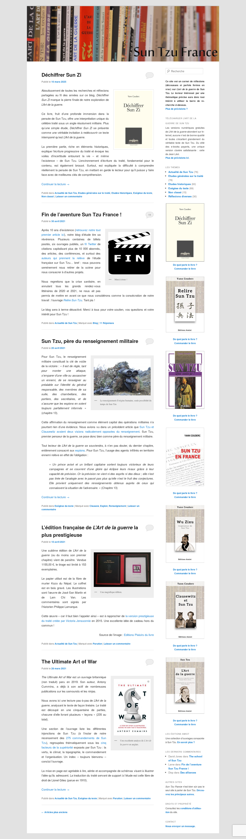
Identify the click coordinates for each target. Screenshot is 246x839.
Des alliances (188, 772)
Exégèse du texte (142, 193)
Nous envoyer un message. (180, 826)
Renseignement (117, 506)
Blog (95, 323)
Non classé (48, 196)
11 (149, 215)
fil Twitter (90, 244)
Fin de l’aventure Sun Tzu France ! (82, 214)
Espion (104, 506)
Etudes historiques (121, 193)
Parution (97, 643)
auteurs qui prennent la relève (63, 258)
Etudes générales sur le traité (94, 193)
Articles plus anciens (54, 812)
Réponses (107, 323)
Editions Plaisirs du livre (139, 635)
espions (80, 450)
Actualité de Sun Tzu (66, 193)
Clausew (94, 506)
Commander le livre (185, 268)
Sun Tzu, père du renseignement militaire (90, 340)
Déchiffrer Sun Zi (61, 74)
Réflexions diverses (180, 196)
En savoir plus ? (186, 742)
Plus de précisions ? (176, 108)
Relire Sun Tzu (72, 300)
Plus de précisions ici (177, 157)
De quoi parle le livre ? (185, 264)
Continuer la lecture (55, 184)
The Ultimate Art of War (69, 661)
